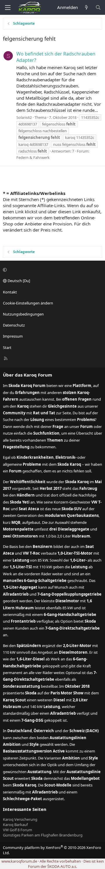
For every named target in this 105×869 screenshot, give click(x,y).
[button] (51, 269)
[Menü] (7, 7)
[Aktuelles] (86, 7)
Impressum (13, 336)
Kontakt (10, 292)
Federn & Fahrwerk (33, 157)
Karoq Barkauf (15, 824)
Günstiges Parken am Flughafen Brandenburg (43, 835)
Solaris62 (24, 117)
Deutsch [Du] (18, 280)
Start (7, 347)
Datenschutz (14, 325)
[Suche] (98, 7)
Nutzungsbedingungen (23, 314)
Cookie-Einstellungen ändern (28, 303)
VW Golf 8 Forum (17, 829)
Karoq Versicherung (20, 819)
